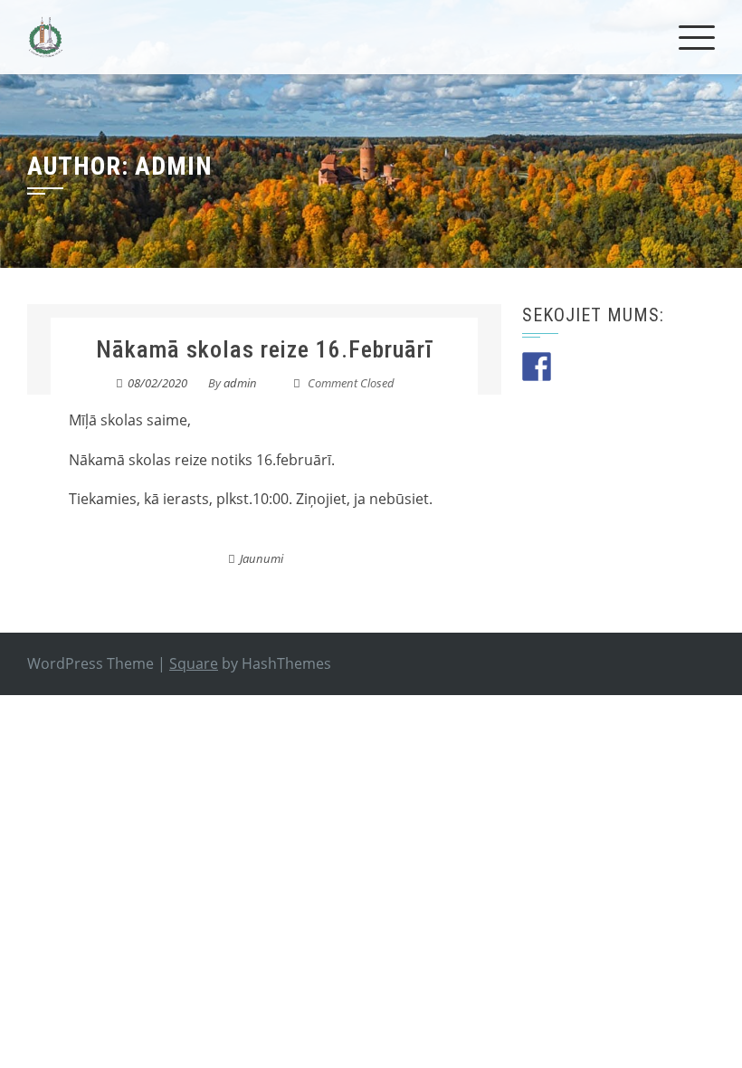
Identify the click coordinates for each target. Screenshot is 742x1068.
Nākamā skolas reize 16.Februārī (264, 349)
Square (193, 663)
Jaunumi (261, 558)
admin (240, 383)
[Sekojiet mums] (536, 366)
